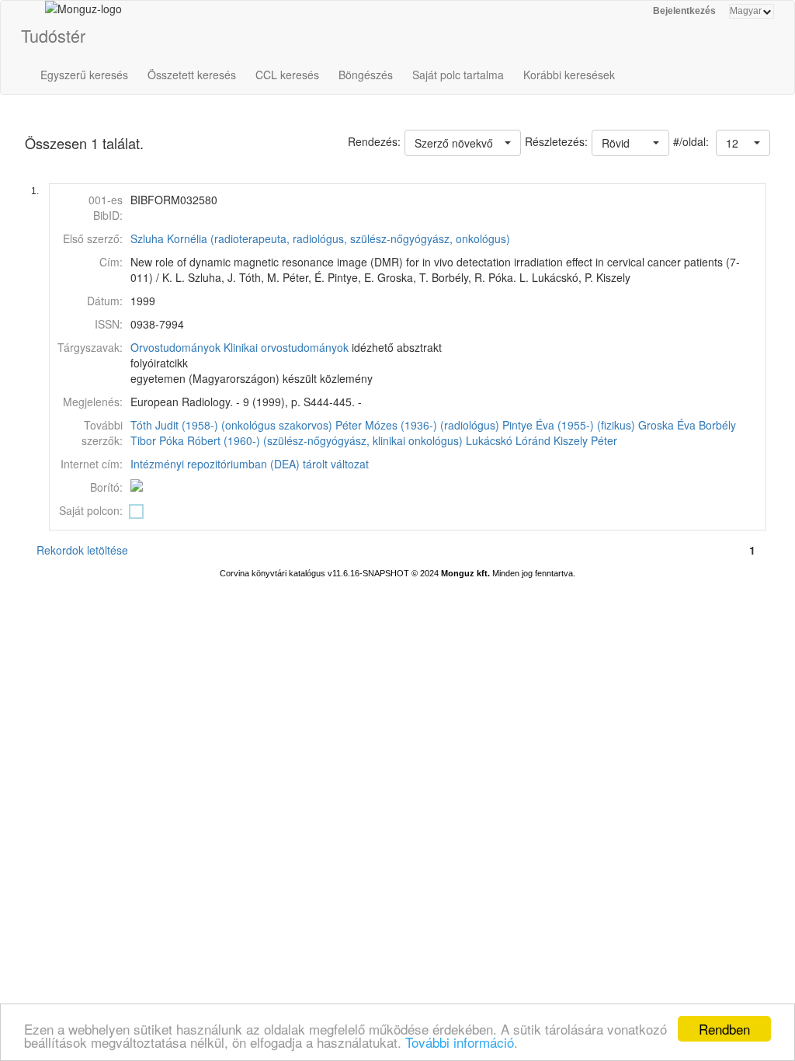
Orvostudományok (175, 347)
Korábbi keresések (569, 74)
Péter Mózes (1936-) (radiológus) (417, 425)
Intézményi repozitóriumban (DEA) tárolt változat (249, 463)
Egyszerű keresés (84, 74)
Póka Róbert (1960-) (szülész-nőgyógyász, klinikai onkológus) (311, 440)
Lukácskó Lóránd (508, 440)
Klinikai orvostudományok (286, 347)
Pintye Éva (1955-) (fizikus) (568, 425)
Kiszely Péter (585, 440)
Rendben (724, 1028)
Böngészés (365, 74)
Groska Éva (667, 425)
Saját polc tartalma (458, 74)
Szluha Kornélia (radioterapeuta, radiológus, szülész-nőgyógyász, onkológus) (320, 238)
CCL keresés (287, 74)
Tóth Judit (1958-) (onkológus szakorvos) (231, 425)
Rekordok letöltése (82, 550)
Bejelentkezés (684, 10)
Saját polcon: (91, 510)
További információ (459, 1042)
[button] (743, 143)
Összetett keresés (192, 74)
